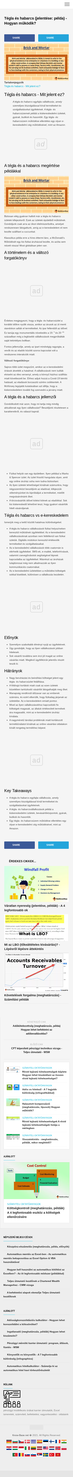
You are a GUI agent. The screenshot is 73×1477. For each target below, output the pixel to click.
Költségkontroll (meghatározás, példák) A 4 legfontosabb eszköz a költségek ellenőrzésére (35, 1212)
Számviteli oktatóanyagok (37, 1068)
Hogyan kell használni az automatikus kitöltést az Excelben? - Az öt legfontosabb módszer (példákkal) (34, 1271)
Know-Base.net (20, 1435)
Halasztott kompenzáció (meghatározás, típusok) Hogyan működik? (41, 1107)
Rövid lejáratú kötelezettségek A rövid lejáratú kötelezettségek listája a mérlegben (44, 1124)
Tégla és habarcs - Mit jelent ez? (22, 86)
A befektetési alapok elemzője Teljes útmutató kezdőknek (31, 1294)
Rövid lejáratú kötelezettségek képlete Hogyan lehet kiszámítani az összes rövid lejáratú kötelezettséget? (44, 1075)
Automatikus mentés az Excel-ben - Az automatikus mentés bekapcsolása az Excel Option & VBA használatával (34, 1258)
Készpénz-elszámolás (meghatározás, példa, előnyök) (37, 1246)
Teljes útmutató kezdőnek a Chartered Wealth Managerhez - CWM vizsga (31, 1283)
